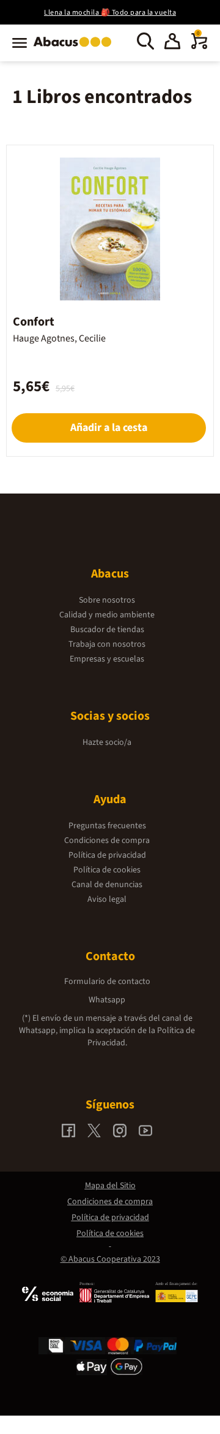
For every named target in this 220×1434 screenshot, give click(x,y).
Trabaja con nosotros (106, 644)
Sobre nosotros (107, 600)
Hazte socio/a (106, 742)
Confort (33, 321)
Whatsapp (107, 1000)
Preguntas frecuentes (107, 826)
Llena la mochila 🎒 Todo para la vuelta (110, 12)
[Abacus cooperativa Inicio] (75, 48)
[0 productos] (199, 46)
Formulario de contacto (107, 981)
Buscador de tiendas (107, 630)
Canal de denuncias (107, 885)
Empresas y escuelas (107, 659)
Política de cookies (107, 870)
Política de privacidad (107, 855)
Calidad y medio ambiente (107, 615)
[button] (172, 42)
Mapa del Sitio (110, 1186)
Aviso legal (107, 899)
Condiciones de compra (107, 840)
